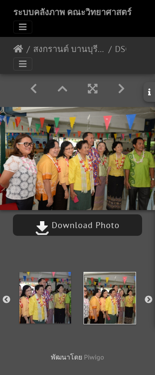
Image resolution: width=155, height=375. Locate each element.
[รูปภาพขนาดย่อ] (62, 89)
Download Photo (84, 225)
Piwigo (94, 357)
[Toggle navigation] (22, 27)
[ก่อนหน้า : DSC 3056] (33, 89)
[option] (45, 297)
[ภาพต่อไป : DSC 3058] (121, 89)
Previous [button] (6, 300)
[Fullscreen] (93, 89)
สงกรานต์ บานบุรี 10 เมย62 (69, 49)
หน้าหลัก (18, 49)
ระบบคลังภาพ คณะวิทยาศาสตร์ (72, 12)
